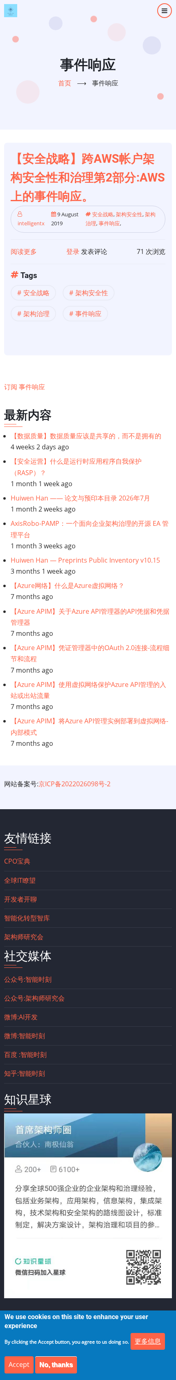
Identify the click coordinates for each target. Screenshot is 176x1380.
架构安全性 (129, 214)
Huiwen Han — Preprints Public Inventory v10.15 (85, 560)
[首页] (10, 10)
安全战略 (102, 214)
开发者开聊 (20, 899)
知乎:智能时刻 (24, 1073)
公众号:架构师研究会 (34, 998)
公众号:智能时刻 (28, 979)
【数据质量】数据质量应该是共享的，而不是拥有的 (86, 435)
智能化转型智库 (27, 917)
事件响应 (109, 223)
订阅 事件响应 (24, 386)
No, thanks (56, 1364)
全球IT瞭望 (20, 880)
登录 (72, 251)
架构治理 (36, 313)
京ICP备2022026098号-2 (74, 783)
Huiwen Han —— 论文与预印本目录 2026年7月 (80, 498)
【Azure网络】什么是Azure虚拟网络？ (67, 585)
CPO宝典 (17, 861)
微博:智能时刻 (24, 1035)
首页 (64, 83)
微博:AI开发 (21, 1016)
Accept (19, 1364)
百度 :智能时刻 (25, 1054)
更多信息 (148, 1341)
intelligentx (31, 223)
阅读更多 (24, 251)
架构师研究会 (23, 936)
